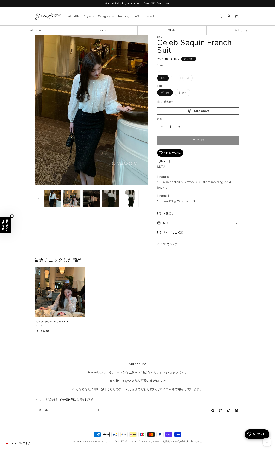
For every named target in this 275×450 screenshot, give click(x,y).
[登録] (98, 410)
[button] (89, 16)
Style (172, 30)
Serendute (88, 441)
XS (164, 78)
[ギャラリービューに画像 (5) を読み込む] (130, 198)
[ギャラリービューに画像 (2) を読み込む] (71, 198)
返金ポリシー (127, 441)
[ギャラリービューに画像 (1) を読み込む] (52, 198)
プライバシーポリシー (148, 441)
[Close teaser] (12, 216)
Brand (103, 30)
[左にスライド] (39, 199)
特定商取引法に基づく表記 (188, 441)
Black (184, 93)
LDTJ (159, 37)
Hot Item (34, 30)
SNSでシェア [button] (169, 244)
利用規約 (167, 441)
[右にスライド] (144, 199)
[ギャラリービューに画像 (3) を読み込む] (91, 198)
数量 (159, 119)
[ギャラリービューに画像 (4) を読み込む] (110, 198)
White (166, 93)
